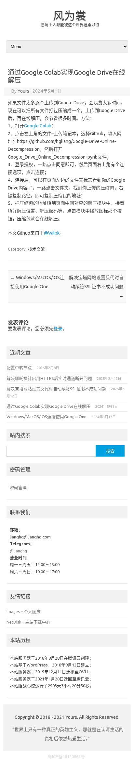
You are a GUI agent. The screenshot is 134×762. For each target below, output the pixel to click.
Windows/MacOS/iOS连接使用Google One (47, 416)
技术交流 (36, 249)
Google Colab (37, 125)
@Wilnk (52, 233)
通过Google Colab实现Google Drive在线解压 (48, 406)
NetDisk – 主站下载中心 (28, 622)
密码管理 (18, 487)
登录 (57, 328)
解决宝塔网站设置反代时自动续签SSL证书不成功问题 (96, 286)
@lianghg (18, 551)
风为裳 (69, 15)
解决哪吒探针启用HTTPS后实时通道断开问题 (49, 378)
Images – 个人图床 (24, 611)
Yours (23, 91)
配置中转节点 (19, 367)
